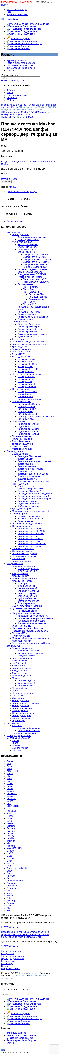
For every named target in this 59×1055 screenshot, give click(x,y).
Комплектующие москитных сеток (29, 344)
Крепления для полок (28, 568)
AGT (9, 763)
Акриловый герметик (28, 651)
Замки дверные (20, 454)
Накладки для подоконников (26, 374)
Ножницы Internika (27, 409)
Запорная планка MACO (35, 264)
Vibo (9, 891)
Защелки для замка (27, 479)
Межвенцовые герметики (30, 653)
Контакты (25, 48)
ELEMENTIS (13, 806)
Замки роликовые (27, 466)
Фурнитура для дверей (12, 956)
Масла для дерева (20, 38)
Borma (10, 781)
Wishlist (10, 100)
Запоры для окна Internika (36, 254)
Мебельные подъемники (24, 578)
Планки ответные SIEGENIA (32, 543)
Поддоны (17, 745)
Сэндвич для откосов (23, 551)
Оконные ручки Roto (28, 332)
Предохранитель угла (29, 312)
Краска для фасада (22, 708)
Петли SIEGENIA (31, 292)
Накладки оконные (21, 356)
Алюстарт (11, 900)
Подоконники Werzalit (29, 431)
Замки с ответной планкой (31, 469)
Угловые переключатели (30, 277)
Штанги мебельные (27, 571)
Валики (15, 740)
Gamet (10, 818)
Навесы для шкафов (28, 611)
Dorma (10, 801)
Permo (10, 873)
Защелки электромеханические (33, 481)
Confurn (10, 791)
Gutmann (11, 828)
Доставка (25, 46)
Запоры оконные (26, 252)
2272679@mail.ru (44, 2)
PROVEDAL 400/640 (28, 244)
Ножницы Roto (25, 411)
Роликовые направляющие (31, 621)
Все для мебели (28, 31)
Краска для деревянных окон (32, 237)
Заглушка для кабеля (28, 601)
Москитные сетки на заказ (20, 65)
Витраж (10, 903)
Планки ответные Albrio (30, 528)
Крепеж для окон (20, 346)
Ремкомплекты (25, 319)
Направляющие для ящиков (26, 613)
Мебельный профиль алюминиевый (30, 638)
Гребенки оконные (27, 249)
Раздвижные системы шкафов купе (30, 631)
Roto (9, 878)
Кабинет (5, 5)
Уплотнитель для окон (23, 444)
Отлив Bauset (24, 394)
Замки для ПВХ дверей (29, 456)
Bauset (10, 773)
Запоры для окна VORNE (36, 262)
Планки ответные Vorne (30, 546)
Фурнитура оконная (22, 242)
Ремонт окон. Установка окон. (22, 63)
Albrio (9, 768)
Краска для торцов (21, 715)
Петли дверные (20, 484)
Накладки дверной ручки (30, 518)
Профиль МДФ (19, 633)
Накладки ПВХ (25, 381)
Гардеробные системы (23, 566)
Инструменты (13, 723)
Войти (10, 92)
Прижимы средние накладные (33, 317)
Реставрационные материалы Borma (31, 643)
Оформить (12, 97)
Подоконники (19, 421)
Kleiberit (11, 846)
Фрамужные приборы (23, 449)
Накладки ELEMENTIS (29, 364)
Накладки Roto (25, 366)
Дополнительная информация (22, 191)
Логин (10, 12)
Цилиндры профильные (24, 556)
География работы (10, 968)
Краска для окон (20, 234)
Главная (5, 105)
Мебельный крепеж (22, 581)
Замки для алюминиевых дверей (34, 461)
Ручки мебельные (21, 636)
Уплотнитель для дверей (24, 553)
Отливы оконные (20, 389)
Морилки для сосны (28, 685)
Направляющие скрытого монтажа (35, 618)
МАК (9, 905)
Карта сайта (20, 976)
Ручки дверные (20, 513)
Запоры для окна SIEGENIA (37, 259)
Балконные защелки (28, 247)
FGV (9, 813)
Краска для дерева (21, 668)
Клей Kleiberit (19, 663)
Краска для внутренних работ (27, 703)
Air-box (10, 766)
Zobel (9, 898)
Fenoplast (11, 811)
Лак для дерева (20, 671)
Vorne (9, 893)
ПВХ (9, 908)
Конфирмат (23, 583)
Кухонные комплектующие (25, 608)
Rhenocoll (12, 876)
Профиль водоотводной (30, 399)
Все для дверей (33, 29)
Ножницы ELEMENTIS (29, 404)
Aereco (10, 761)
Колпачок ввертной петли (30, 489)
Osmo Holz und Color (17, 868)
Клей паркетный (20, 710)
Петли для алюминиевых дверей (34, 499)
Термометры (18, 720)
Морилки (16, 678)
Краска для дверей (21, 561)
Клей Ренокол (19, 666)
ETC (9, 808)
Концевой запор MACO (35, 267)
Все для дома (27, 34)
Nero (9, 866)
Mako (9, 856)
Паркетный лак (19, 688)
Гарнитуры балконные (29, 324)
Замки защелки (25, 459)
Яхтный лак (18, 698)
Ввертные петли (26, 486)
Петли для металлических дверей (35, 494)
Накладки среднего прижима (32, 269)
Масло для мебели (21, 641)
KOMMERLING (14, 848)
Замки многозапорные (29, 476)
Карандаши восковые (23, 658)
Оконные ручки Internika (30, 329)
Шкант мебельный (27, 586)
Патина (16, 690)
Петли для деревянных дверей (33, 496)
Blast (9, 776)
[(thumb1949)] (29, 115)
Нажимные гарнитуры (29, 516)
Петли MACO (29, 304)
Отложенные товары (31, 43)
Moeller (10, 863)
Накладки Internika (27, 359)
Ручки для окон (19, 322)
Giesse (10, 823)
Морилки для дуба (27, 683)
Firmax (10, 816)
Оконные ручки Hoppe (29, 327)
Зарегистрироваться (17, 14)
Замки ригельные (26, 471)
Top (3, 1050)
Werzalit (11, 896)
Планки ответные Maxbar (30, 538)
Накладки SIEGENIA (28, 369)
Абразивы (17, 725)
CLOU (10, 788)
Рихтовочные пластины (24, 733)
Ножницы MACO (26, 419)
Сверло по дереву (27, 593)
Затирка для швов (21, 718)
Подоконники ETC (27, 426)
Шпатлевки (17, 695)
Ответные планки (38, 105)
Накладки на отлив (27, 391)
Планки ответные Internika (31, 533)
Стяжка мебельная (27, 596)
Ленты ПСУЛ (18, 354)
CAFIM (10, 783)
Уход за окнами (20, 446)
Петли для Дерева (38, 297)
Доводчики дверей (21, 508)
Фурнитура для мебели (12, 958)
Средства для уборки (23, 713)
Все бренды (7, 963)
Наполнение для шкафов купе (27, 628)
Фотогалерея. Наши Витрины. (22, 68)
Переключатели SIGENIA (36, 282)
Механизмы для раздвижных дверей (30, 511)
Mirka (9, 861)
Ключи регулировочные (19, 735)
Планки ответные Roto (29, 541)
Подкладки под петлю (29, 504)
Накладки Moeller (26, 376)
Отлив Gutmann (25, 396)
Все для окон (29, 26)
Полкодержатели (26, 603)
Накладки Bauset (26, 384)
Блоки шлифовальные (29, 728)
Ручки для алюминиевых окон (33, 334)
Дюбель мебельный (27, 588)
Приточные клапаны (22, 439)
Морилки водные (26, 680)
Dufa (9, 803)
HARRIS (11, 831)
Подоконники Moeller (28, 429)
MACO (10, 853)
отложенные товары (17, 9)
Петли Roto (28, 289)
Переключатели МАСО (34, 279)
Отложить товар (9, 179)
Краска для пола (20, 705)
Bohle (9, 778)
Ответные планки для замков (27, 523)
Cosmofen (12, 793)
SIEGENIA (12, 886)
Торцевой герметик (27, 656)
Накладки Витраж (27, 379)
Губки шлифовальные (29, 730)
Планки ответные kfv (28, 536)
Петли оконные (25, 284)
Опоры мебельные (21, 626)
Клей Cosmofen (20, 661)
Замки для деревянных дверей (33, 474)
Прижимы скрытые (27, 314)
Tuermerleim (13, 888)
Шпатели (16, 750)
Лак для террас (20, 673)
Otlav (9, 871)
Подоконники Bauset (28, 424)
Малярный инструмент (18, 738)
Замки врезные (25, 464)
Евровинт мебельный (29, 591)
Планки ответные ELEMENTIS (33, 531)
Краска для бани (20, 700)
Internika (11, 841)
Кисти (15, 743)
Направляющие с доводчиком (33, 616)
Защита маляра (20, 748)
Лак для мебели (20, 573)
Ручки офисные (25, 521)
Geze (9, 821)
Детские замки (19, 339)
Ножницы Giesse (26, 406)
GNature (11, 826)
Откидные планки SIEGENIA (32, 274)
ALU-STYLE (13, 771)
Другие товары (14, 221)
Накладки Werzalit (27, 386)
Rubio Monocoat (15, 881)
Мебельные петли (21, 576)
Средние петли (36, 299)
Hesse (10, 833)
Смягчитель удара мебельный (27, 606)
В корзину (6, 182)
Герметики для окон (22, 349)
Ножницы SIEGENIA (28, 414)
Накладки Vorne (26, 361)
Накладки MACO (26, 371)
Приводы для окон (21, 436)
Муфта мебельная (27, 598)
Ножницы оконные (21, 401)
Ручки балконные (21, 441)
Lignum (10, 851)
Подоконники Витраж (28, 434)
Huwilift (10, 838)
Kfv (8, 843)
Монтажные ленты (21, 351)
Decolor (10, 796)
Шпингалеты (18, 558)
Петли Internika (30, 287)
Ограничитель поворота (30, 272)
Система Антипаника (23, 548)
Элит (9, 910)
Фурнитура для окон (39, 24)
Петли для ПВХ (36, 294)
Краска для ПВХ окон (28, 239)
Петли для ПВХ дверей (29, 491)
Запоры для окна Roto (34, 257)
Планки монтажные (27, 501)
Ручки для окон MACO (29, 337)
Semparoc (12, 883)
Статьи (10, 70)
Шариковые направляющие (32, 623)
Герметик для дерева (23, 648)
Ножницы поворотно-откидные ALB (36, 416)
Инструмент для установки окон (28, 341)
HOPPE (10, 836)
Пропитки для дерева (23, 693)
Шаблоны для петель (28, 506)
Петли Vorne (29, 302)
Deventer (11, 798)
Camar (10, 786)
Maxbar (12, 187)
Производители (28, 41)
